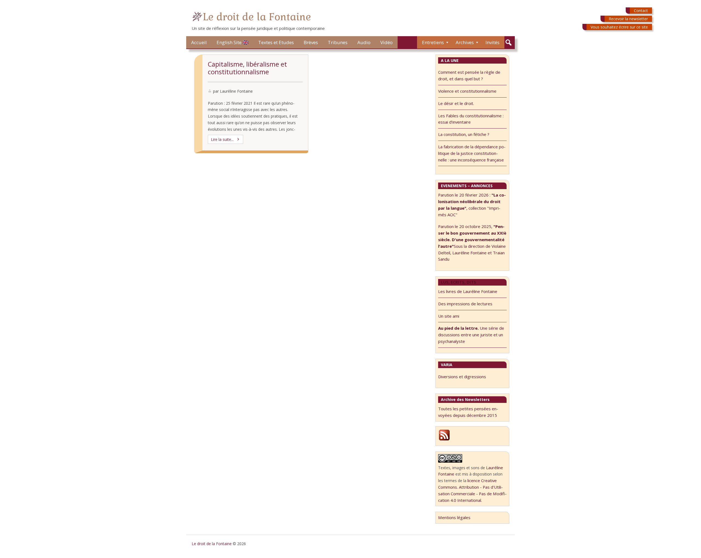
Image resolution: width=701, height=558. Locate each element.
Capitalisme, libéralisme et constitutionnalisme (247, 68)
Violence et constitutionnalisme (467, 91)
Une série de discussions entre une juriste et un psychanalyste (471, 334)
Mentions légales (454, 517)
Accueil (199, 42)
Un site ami (448, 316)
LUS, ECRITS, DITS (458, 282)
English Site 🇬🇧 (232, 42)
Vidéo (386, 42)
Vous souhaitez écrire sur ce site (619, 27)
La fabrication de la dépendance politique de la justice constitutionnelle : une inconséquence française (471, 153)
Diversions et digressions (462, 376)
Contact (641, 10)
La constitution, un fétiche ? (463, 134)
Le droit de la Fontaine (257, 16)
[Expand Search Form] (508, 42)
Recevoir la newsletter (628, 18)
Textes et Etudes (276, 42)
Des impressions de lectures (465, 303)
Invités (492, 42)
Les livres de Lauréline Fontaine (467, 291)
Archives (465, 42)
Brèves (311, 42)
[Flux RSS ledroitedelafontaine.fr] (444, 439)
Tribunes (337, 42)
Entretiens (433, 42)
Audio (363, 42)
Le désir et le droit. (456, 103)
